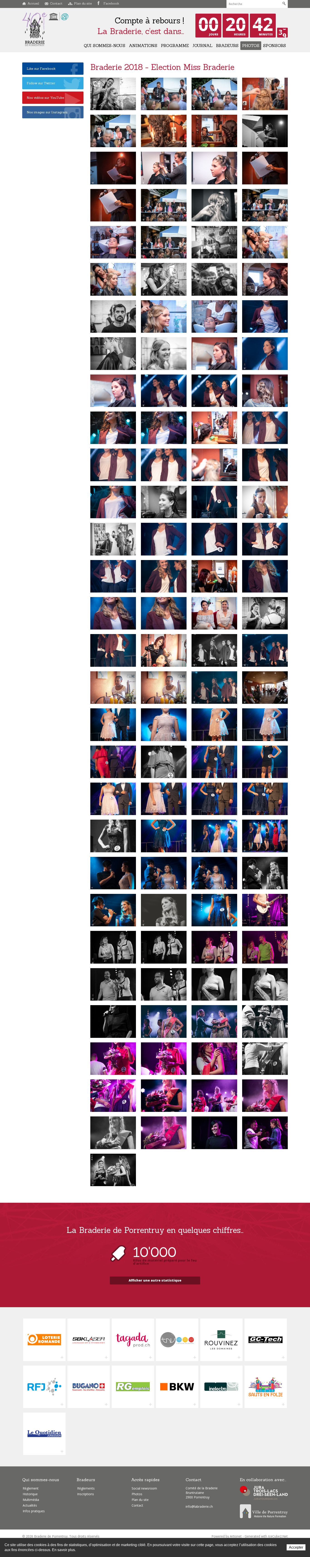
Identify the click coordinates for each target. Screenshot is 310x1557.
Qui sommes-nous (104, 45)
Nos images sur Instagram (47, 112)
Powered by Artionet (227, 1536)
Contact (56, 3)
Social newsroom (144, 1488)
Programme (175, 45)
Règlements (86, 1488)
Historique (30, 1494)
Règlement (31, 1488)
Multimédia (31, 1499)
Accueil (33, 3)
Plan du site (83, 3)
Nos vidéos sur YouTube (45, 98)
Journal (202, 45)
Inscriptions (85, 1494)
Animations (143, 45)
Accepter (296, 1547)
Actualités (30, 1505)
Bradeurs (227, 45)
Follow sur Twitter (41, 83)
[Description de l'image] (113, 94)
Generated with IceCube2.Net (266, 1536)
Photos (250, 45)
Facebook (111, 3)
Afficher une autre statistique (155, 1280)
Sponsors (274, 45)
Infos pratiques (34, 1511)
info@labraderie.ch (199, 1506)
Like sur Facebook (41, 69)
